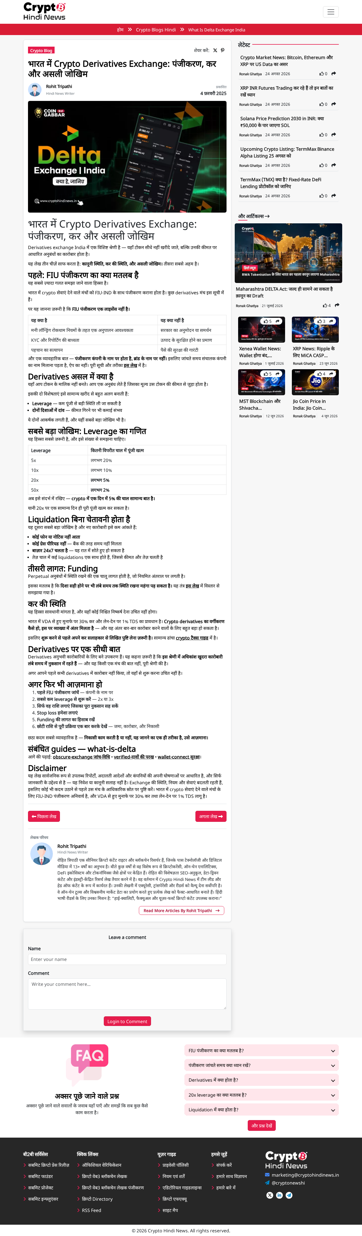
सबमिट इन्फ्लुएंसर (43, 1198)
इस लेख (130, 365)
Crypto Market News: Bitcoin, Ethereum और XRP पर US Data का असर (286, 60)
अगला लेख (208, 816)
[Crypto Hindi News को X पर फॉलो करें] (269, 1195)
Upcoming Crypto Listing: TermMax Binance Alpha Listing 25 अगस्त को (287, 152)
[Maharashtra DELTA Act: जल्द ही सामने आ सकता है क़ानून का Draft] (288, 253)
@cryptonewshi (288, 1182)
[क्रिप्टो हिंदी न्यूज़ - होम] (44, 11)
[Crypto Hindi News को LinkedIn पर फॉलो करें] (279, 1195)
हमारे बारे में (226, 1187)
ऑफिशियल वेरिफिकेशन (101, 1164)
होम (120, 29)
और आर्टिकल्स (251, 215)
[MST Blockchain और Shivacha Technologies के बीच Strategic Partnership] (261, 381)
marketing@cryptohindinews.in (305, 1174)
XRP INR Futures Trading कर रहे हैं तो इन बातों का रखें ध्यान (286, 91)
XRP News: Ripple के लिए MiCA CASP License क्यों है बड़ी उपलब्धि (314, 352)
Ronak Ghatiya (251, 73)
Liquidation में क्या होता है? (213, 1109)
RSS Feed (91, 1210)
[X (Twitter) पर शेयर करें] (216, 50)
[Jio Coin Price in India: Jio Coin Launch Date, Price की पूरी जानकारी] (315, 381)
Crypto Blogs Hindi (156, 29)
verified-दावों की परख (134, 756)
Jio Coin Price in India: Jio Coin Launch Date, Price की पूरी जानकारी (313, 405)
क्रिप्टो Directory (97, 1198)
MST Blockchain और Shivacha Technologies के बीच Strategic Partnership (260, 405)
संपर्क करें (224, 1164)
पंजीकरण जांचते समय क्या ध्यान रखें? (220, 1065)
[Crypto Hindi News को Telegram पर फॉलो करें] (289, 1195)
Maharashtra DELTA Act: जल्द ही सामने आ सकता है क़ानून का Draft (284, 292)
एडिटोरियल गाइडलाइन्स (182, 1187)
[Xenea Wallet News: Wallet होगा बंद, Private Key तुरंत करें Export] (261, 329)
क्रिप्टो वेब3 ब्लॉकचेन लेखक (104, 1176)
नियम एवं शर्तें (174, 1176)
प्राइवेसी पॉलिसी (176, 1164)
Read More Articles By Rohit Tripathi (178, 910)
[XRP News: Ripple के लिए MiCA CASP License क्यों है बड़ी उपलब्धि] (315, 329)
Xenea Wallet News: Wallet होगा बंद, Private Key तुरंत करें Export (260, 352)
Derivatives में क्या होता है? (213, 1079)
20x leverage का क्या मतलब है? (218, 1094)
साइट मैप (170, 1210)
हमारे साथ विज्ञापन (231, 1176)
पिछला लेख (46, 816)
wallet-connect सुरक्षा (179, 756)
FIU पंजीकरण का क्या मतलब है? (216, 1050)
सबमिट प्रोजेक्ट (40, 1187)
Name (34, 948)
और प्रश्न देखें (261, 1125)
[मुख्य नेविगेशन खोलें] (331, 12)
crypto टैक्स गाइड (192, 637)
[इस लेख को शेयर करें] (334, 73)
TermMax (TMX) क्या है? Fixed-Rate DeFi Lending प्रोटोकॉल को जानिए (280, 182)
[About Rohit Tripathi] (35, 89)
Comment (38, 973)
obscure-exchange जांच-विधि (81, 756)
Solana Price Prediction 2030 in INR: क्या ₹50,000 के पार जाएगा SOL (282, 121)
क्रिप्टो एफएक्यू (175, 1198)
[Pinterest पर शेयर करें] (224, 50)
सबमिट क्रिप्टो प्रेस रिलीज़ (48, 1164)
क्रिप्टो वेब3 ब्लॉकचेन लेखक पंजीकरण (113, 1187)
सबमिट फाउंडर (40, 1176)
